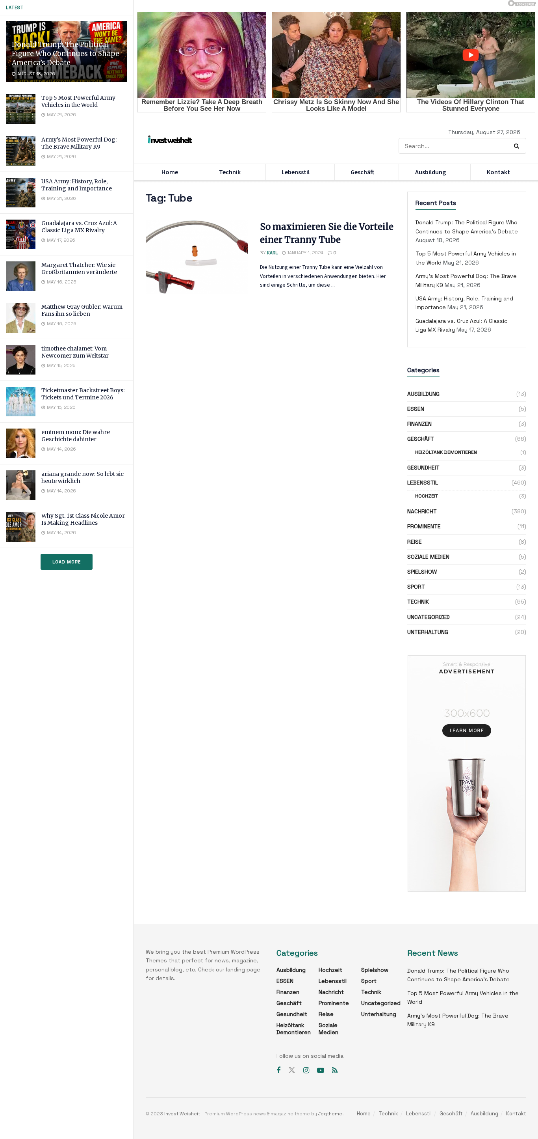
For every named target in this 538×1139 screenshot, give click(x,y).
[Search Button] (518, 146)
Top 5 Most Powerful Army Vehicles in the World (78, 101)
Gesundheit (423, 467)
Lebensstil (296, 172)
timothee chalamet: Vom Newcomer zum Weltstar (75, 352)
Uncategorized (428, 617)
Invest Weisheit (182, 1114)
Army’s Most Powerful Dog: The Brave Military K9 (79, 143)
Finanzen (419, 423)
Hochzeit (426, 496)
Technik (230, 172)
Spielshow (422, 571)
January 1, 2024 (304, 252)
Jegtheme (330, 1114)
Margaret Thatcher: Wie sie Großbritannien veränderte (79, 268)
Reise (414, 541)
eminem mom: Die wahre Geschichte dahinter (75, 436)
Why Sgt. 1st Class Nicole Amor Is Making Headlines (83, 519)
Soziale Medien (428, 556)
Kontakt (498, 172)
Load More (66, 562)
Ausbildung (430, 172)
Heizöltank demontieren (446, 452)
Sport (416, 586)
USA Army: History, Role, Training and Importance (76, 185)
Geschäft (362, 172)
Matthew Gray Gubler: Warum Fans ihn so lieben (81, 310)
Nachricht (422, 511)
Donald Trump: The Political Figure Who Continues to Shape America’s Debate (65, 53)
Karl (272, 252)
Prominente (424, 526)
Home (169, 172)
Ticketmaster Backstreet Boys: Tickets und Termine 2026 (82, 394)
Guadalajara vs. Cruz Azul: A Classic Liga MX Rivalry (79, 227)
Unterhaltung (427, 632)
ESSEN (415, 408)
